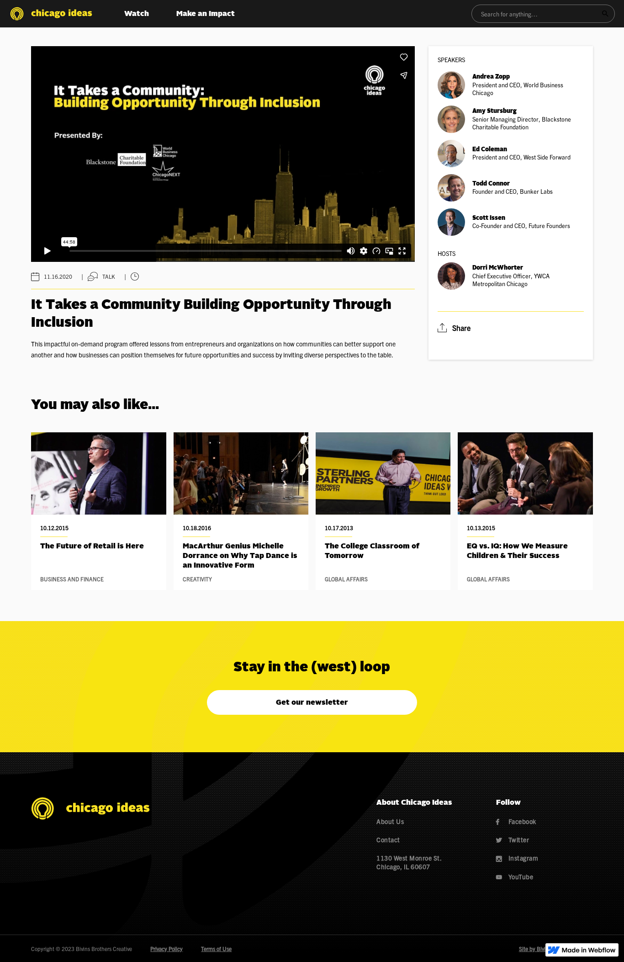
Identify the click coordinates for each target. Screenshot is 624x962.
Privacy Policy (166, 948)
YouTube (515, 876)
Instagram (517, 858)
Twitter (512, 839)
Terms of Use (216, 948)
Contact (388, 839)
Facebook (516, 821)
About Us (390, 821)
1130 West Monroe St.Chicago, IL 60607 (409, 862)
